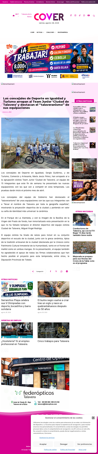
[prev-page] (2, 350)
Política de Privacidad (67, 449)
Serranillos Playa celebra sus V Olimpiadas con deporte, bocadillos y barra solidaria (16, 305)
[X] (56, 271)
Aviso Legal (82, 449)
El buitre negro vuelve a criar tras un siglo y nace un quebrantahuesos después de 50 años (53, 305)
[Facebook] (70, 15)
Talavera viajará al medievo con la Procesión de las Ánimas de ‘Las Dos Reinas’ (80, 146)
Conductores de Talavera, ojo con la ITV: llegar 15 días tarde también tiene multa (84, 231)
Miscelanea (77, 225)
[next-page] (6, 350)
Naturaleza (41, 296)
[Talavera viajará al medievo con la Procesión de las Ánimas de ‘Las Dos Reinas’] (92, 145)
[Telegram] (67, 271)
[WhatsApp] (84, 15)
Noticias (76, 253)
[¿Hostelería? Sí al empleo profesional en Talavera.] (17, 330)
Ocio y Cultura (6, 296)
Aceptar (43, 444)
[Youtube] (88, 15)
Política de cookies (50, 449)
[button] (93, 418)
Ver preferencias (84, 444)
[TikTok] (79, 15)
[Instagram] (75, 15)
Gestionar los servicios (46, 437)
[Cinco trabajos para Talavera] (53, 330)
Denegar (64, 444)
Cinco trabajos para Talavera (53, 341)
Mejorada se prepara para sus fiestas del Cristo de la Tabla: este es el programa (83, 259)
